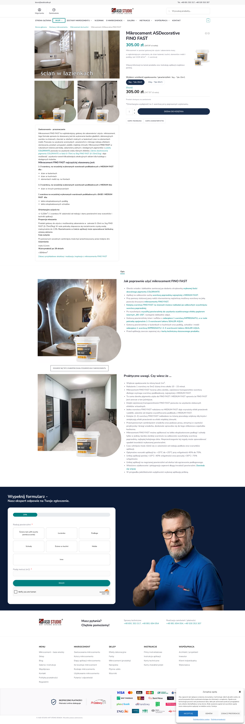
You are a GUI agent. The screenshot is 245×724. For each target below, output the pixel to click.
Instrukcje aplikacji (152, 656)
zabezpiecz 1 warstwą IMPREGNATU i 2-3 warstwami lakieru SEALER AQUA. (163, 328)
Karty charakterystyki (153, 665)
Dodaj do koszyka (174, 111)
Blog (41, 660)
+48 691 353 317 (188, 2)
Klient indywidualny (188, 660)
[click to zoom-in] (77, 55)
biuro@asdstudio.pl (43, 2)
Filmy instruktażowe (153, 652)
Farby (111, 656)
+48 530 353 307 (203, 2)
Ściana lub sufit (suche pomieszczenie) (28, 533)
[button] (240, 692)
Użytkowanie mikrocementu (86, 673)
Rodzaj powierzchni (22, 524)
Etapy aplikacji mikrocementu (87, 660)
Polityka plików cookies (201, 719)
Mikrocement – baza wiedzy (51, 652)
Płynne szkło (115, 669)
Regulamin (44, 682)
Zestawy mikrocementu (58, 27)
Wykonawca (184, 665)
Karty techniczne (151, 660)
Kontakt (42, 673)
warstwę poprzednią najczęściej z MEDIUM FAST (175, 295)
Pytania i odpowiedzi (83, 677)
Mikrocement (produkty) (120, 660)
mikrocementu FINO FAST (156, 301)
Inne (61, 559)
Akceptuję (188, 713)
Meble (94, 546)
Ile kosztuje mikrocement (85, 665)
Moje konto (39, 13)
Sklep (41, 656)
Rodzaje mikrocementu (84, 669)
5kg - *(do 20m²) (135, 82)
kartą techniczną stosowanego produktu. (181, 331)
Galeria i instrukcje (47, 665)
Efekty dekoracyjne (117, 652)
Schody (29, 546)
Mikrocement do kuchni (79, 27)
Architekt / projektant (188, 652)
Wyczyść (129, 87)
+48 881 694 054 (150, 623)
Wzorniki (113, 673)
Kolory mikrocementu (83, 656)
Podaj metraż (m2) (21, 569)
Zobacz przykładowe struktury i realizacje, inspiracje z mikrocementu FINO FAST (72, 256)
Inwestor (183, 656)
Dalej (62, 583)
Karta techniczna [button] (135, 121)
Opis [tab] (122, 271)
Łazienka (61, 533)
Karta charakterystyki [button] (154, 121)
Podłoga (94, 533)
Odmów (208, 713)
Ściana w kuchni (61, 546)
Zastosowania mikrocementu (87, 652)
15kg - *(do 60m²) (155, 82)
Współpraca (44, 669)
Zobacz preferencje (230, 713)
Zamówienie (54, 13)
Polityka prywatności (218, 719)
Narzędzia (113, 665)
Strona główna (41, 27)
